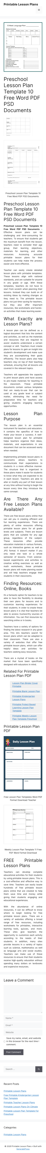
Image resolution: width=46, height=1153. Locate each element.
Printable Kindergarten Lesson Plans (23, 698)
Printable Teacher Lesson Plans (19, 1102)
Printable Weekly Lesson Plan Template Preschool (24, 717)
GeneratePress (23, 1149)
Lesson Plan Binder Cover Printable (25, 685)
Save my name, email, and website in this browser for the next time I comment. (23, 1041)
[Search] (38, 1069)
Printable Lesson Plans (21, 4)
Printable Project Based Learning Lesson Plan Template (24, 707)
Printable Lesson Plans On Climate (21, 1106)
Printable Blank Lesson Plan (26, 691)
